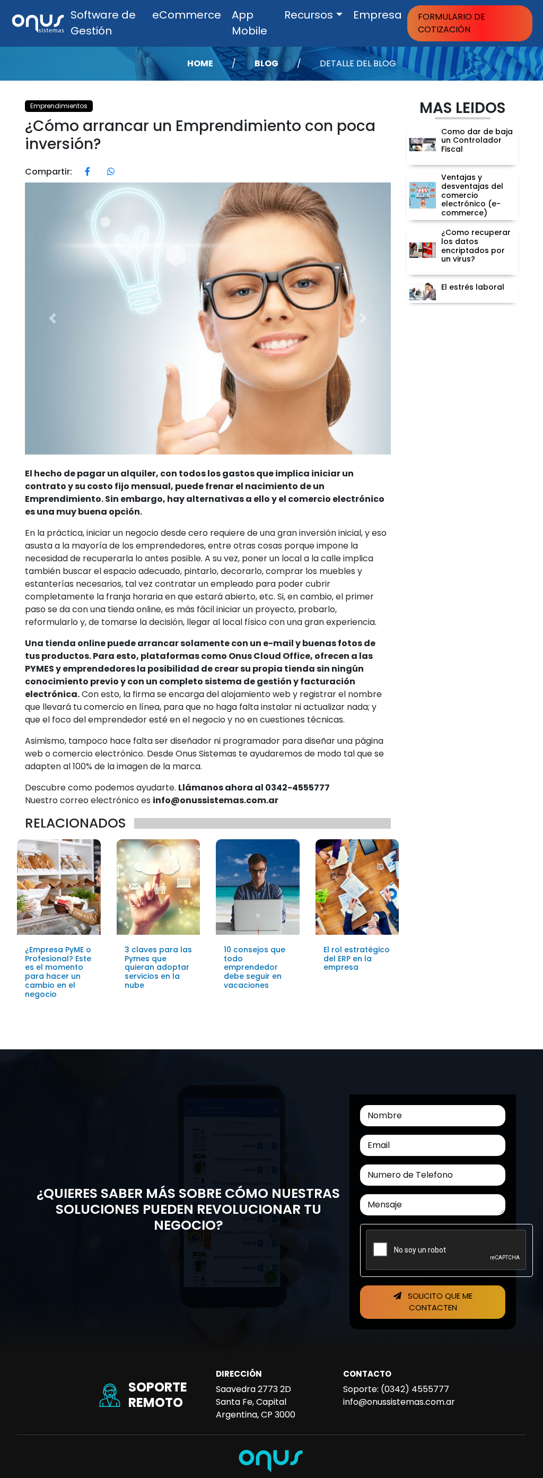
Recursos (308, 14)
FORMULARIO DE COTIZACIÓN (451, 23)
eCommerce (186, 14)
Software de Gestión (103, 22)
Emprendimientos (58, 105)
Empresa (377, 14)
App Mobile (249, 22)
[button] (52, 318)
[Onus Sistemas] (38, 22)
